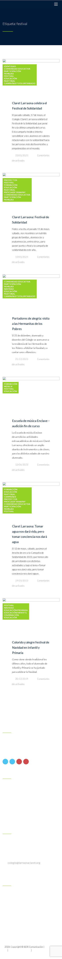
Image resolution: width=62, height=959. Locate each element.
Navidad (9, 289)
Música (8, 386)
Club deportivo (15, 799)
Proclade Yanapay (14, 192)
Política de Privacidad (19, 950)
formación (10, 185)
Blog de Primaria (16, 792)
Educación (10, 78)
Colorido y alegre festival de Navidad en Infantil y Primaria (30, 647)
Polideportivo (14, 805)
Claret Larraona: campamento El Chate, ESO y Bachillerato (31, 893)
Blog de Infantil (15, 786)
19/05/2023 (21, 580)
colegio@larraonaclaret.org (24, 862)
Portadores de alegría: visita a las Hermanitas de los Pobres (30, 323)
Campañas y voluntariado (19, 83)
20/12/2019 (21, 679)
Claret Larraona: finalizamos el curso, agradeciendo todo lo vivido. (31, 908)
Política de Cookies (42, 950)
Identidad (10, 66)
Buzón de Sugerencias (19, 817)
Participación (12, 71)
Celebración (11, 615)
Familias (9, 74)
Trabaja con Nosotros (19, 811)
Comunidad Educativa (17, 69)
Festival (9, 76)
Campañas (10, 497)
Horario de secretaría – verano (24, 924)
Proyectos (10, 180)
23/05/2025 (21, 155)
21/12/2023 (21, 359)
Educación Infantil (15, 613)
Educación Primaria (16, 610)
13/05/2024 (21, 256)
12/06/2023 (21, 464)
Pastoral (9, 81)
